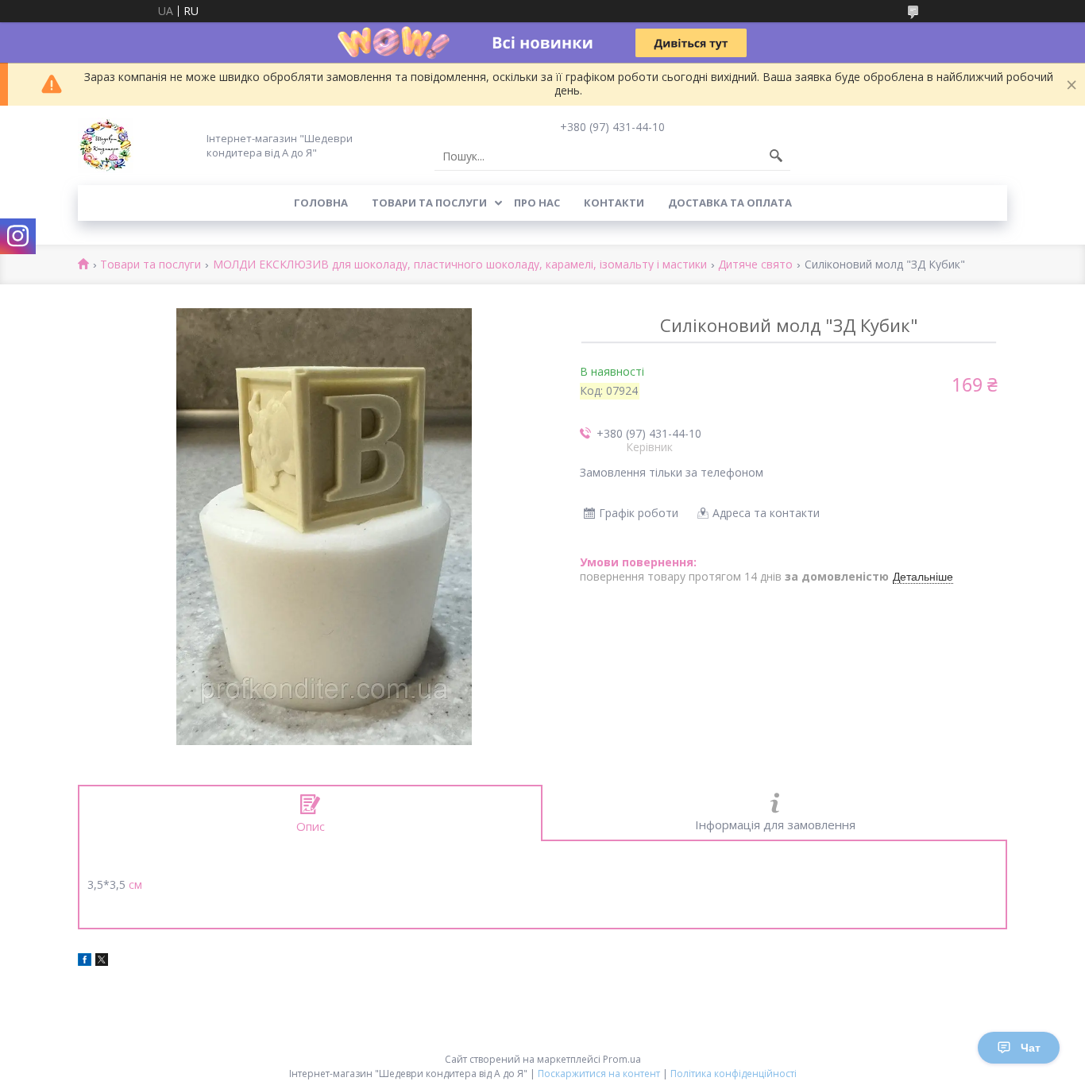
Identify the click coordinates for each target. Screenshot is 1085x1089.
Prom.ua (622, 1059)
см (135, 884)
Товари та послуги (429, 202)
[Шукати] (776, 156)
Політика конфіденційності (733, 1073)
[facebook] (84, 961)
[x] (101, 961)
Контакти (614, 202)
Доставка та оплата (730, 202)
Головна (321, 202)
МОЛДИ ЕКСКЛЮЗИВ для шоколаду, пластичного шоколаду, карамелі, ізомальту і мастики (460, 265)
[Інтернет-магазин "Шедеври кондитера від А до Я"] (105, 145)
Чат (1031, 1047)
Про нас (537, 202)
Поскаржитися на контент (599, 1073)
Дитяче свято (755, 265)
